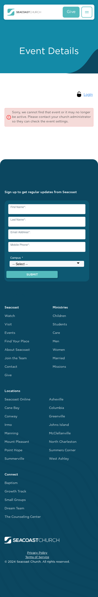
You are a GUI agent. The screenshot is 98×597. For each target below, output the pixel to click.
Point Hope (13, 450)
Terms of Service (37, 557)
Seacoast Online (17, 399)
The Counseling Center (23, 517)
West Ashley (59, 459)
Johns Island (59, 425)
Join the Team (16, 358)
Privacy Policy (37, 552)
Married (59, 358)
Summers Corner (62, 450)
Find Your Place (17, 341)
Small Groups (15, 500)
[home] (24, 12)
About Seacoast (17, 350)
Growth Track (15, 491)
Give (71, 12)
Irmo (8, 425)
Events (10, 333)
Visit (8, 324)
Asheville (56, 399)
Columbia (56, 408)
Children (59, 316)
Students (60, 324)
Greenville (57, 416)
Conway (11, 416)
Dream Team (14, 508)
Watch (10, 316)
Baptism (11, 483)
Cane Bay (12, 408)
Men (56, 341)
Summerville (14, 459)
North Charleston (63, 442)
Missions (59, 367)
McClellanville (60, 433)
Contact (11, 367)
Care (56, 333)
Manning (11, 433)
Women (59, 350)
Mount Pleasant (17, 442)
